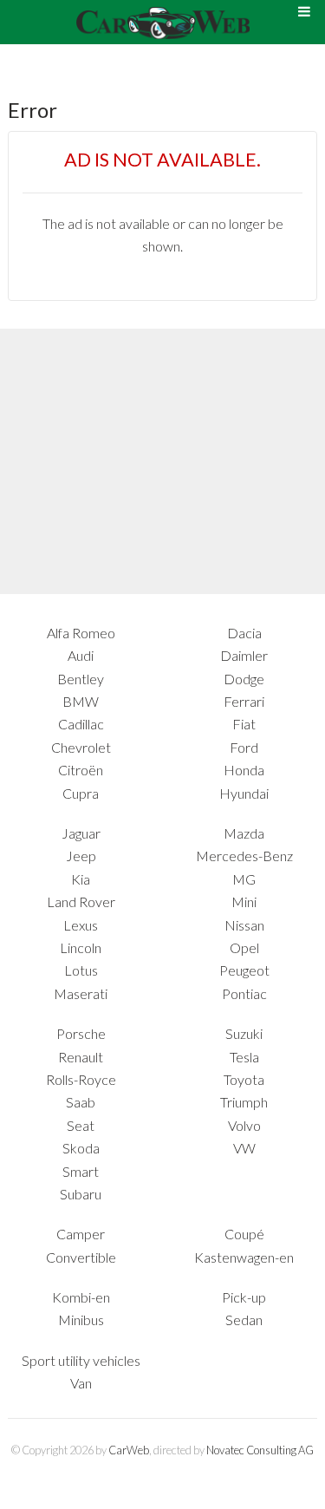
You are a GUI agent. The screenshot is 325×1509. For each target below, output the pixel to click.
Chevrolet (81, 747)
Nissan (244, 925)
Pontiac (244, 993)
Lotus (81, 970)
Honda (244, 769)
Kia (80, 879)
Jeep (81, 855)
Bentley (80, 678)
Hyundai (244, 793)
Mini (244, 901)
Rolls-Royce (81, 1079)
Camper (80, 1233)
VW (244, 1148)
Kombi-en (81, 1297)
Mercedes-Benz (244, 855)
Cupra (80, 793)
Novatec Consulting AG (260, 1450)
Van (81, 1383)
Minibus (81, 1319)
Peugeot (244, 970)
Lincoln (80, 947)
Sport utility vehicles (81, 1360)
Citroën (80, 769)
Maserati (80, 993)
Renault (80, 1056)
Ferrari (244, 701)
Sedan (244, 1319)
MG (244, 879)
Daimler (244, 655)
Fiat (244, 723)
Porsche (81, 1033)
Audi (81, 655)
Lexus (80, 925)
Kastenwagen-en (244, 1257)
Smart (80, 1171)
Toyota (244, 1079)
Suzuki (244, 1033)
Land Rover (81, 901)
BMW (80, 701)
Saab (80, 1102)
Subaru (80, 1194)
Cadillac (81, 723)
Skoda (81, 1148)
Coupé (244, 1233)
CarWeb (128, 1450)
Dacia (244, 632)
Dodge (244, 678)
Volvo (244, 1125)
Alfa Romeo (81, 632)
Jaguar (81, 833)
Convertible (81, 1257)
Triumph (244, 1102)
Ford (244, 747)
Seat (80, 1125)
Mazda (244, 833)
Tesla (244, 1056)
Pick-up (244, 1297)
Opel (244, 947)
